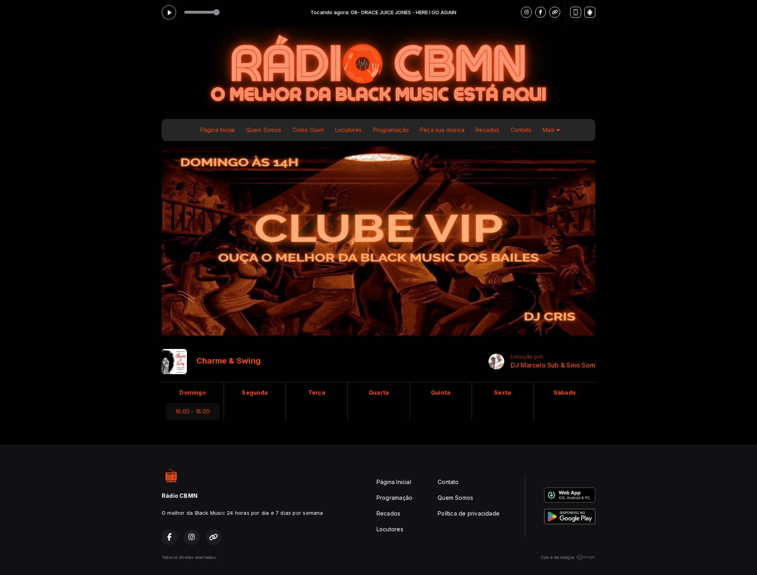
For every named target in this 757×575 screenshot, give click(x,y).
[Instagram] (526, 12)
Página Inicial (217, 129)
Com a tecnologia (557, 557)
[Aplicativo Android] (589, 12)
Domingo (192, 392)
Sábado (565, 392)
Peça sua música (442, 129)
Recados (487, 129)
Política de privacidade (469, 513)
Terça (316, 392)
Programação (391, 129)
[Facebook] (540, 12)
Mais (549, 129)
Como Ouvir (308, 129)
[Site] (554, 12)
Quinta (440, 392)
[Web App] (575, 12)
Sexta (502, 392)
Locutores (348, 129)
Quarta (379, 392)
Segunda (254, 392)
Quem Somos (264, 129)
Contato (521, 129)
